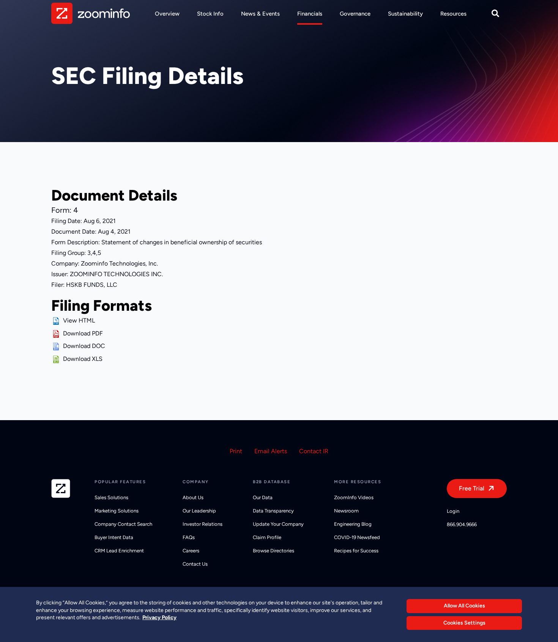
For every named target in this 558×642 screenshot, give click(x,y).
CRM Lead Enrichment (119, 550)
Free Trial (471, 488)
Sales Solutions (111, 497)
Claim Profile (267, 537)
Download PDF (83, 333)
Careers (191, 550)
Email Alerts (270, 451)
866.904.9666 (462, 524)
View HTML (79, 320)
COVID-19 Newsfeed (357, 537)
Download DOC (84, 345)
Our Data (263, 497)
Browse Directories (273, 550)
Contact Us (195, 564)
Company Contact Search (123, 524)
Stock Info (210, 13)
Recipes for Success (356, 550)
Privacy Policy (159, 617)
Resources (453, 13)
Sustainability (405, 13)
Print (236, 451)
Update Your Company (278, 524)
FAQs (189, 537)
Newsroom (346, 511)
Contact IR (313, 451)
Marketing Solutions (117, 511)
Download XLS (82, 358)
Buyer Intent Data (114, 537)
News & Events (260, 13)
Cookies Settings (464, 623)
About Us (193, 497)
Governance (355, 13)
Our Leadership (199, 511)
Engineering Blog (353, 524)
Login (453, 511)
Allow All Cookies (464, 605)
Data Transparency (273, 511)
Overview (167, 13)
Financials (309, 13)
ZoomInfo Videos (354, 497)
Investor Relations (202, 524)
